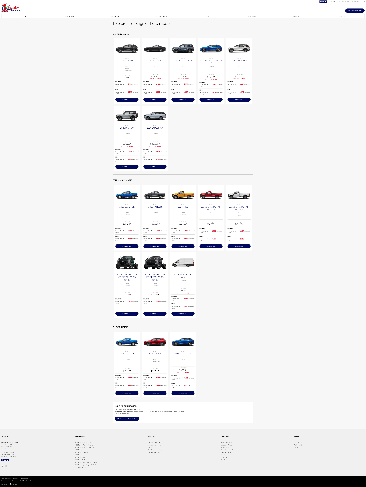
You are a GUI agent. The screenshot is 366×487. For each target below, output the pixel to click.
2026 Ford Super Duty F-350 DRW (86, 465)
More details (126, 99)
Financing (205, 16)
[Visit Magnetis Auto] (14, 484)
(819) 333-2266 (12, 454)
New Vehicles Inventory (155, 445)
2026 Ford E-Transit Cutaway (84, 445)
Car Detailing (225, 455)
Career (296, 447)
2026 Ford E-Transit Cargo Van (84, 447)
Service (296, 16)
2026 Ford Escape (80, 450)
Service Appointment (355, 10)
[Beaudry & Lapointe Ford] (10, 8)
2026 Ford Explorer (81, 455)
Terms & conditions (5, 480)
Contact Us (298, 442)
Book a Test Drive (226, 442)
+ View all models (80, 467)
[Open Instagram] (7, 466)
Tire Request (225, 460)
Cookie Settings (33, 480)
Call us (346, 1)
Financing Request (227, 450)
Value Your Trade (226, 445)
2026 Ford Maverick (81, 457)
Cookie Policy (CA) (24, 480)
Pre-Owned (115, 16)
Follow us (336, 1)
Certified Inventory (154, 452)
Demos (150, 447)
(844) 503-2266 (11, 452)
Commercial (69, 16)
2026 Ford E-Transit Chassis (84, 442)
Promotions (251, 16)
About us (342, 16)
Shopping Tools (160, 16)
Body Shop (224, 457)
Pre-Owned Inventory (155, 450)
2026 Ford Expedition (81, 452)
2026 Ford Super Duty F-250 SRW (86, 462)
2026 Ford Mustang (81, 460)
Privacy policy (15, 480)
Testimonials (298, 445)
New (24, 16)
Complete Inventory (154, 442)
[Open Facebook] (3, 466)
